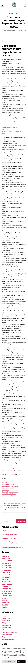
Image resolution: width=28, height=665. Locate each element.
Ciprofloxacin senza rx (9, 534)
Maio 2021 (5, 605)
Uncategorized (14, 13)
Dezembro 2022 (7, 565)
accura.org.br (5, 482)
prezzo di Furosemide (8, 488)
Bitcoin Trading (7, 618)
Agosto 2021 (6, 598)
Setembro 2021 (7, 596)
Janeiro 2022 (6, 586)
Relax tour (5, 630)
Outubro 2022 (6, 570)
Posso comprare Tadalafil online (12, 547)
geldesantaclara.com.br (8, 469)
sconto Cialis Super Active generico (12, 471)
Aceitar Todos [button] (21, 661)
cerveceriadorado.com (8, 484)
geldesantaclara (10, 30)
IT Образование (7, 623)
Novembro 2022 (7, 568)
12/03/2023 (22, 30)
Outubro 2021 (6, 593)
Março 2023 (6, 558)
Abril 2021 (5, 607)
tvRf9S (4, 531)
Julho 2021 (5, 600)
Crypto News (6, 620)
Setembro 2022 (7, 572)
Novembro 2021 (7, 591)
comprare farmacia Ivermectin (10, 486)
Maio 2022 (5, 579)
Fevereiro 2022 (7, 584)
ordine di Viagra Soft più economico (12, 496)
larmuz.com (5, 129)
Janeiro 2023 (6, 563)
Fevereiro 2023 (7, 561)
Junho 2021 (5, 602)
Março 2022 (6, 582)
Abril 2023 (5, 556)
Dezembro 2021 (7, 589)
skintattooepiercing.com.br (9, 128)
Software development (9, 632)
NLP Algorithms (7, 625)
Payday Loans (6, 627)
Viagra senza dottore (9, 538)
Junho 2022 (5, 577)
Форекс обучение (8, 639)
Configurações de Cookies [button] (9, 661)
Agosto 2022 (6, 575)
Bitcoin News (6, 616)
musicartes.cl (5, 490)
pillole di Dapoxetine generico (10, 492)
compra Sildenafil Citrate (9, 494)
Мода (3, 637)
